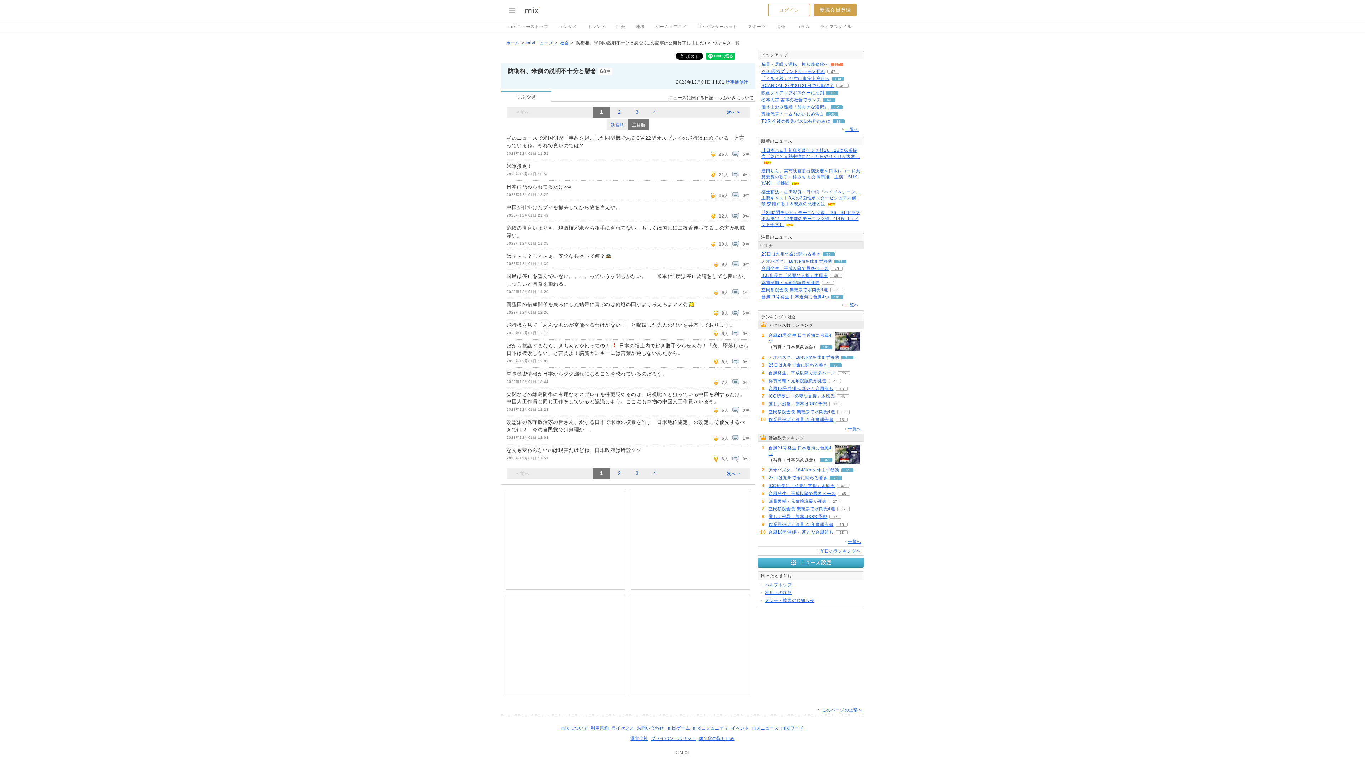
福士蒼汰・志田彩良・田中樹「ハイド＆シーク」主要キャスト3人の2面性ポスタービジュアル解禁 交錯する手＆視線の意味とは (810, 198)
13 (842, 389)
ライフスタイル (835, 26)
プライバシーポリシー (673, 738)
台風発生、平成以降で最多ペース (795, 268)
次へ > (733, 112)
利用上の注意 (778, 592)
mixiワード (792, 728)
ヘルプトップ (778, 584)
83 (838, 121)
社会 (620, 26)
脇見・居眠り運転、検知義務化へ (795, 64)
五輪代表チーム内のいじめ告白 (792, 114)
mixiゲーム (679, 728)
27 (828, 283)
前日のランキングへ (840, 551)
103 (832, 93)
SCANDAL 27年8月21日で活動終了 (797, 85)
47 (833, 72)
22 (836, 290)
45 (837, 269)
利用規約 (600, 728)
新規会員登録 (835, 10)
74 (840, 261)
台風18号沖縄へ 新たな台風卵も (801, 388)
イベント (740, 728)
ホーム (513, 43)
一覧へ (852, 129)
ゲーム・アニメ (671, 26)
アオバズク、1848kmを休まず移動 (796, 261)
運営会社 (639, 738)
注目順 (639, 124)
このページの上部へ (842, 710)
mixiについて (574, 728)
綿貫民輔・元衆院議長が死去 (790, 282)
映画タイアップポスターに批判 (792, 92)
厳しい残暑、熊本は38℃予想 (798, 403)
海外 (780, 26)
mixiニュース (539, 43)
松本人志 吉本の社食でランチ (791, 99)
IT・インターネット (717, 26)
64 (829, 100)
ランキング (772, 316)
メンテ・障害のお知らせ (789, 600)
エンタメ (568, 26)
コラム (803, 26)
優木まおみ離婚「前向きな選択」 (795, 107)
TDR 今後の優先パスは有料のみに (795, 121)
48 (836, 276)
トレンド (596, 26)
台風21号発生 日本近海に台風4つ (795, 296)
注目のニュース (776, 237)
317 (837, 64)
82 (837, 107)
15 (842, 420)
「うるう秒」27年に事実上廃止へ (795, 78)
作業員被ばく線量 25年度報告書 (801, 419)
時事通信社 (737, 82)
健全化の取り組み (717, 738)
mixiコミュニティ (710, 728)
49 (842, 86)
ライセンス (623, 728)
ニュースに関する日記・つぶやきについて (711, 97)
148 (832, 114)
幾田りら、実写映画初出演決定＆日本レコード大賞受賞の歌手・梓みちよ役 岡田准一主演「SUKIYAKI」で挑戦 (810, 177)
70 (828, 254)
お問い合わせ (650, 728)
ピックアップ (774, 55)
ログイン (789, 10)
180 (838, 79)
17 (835, 404)
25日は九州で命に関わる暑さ (790, 254)
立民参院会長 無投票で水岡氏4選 (794, 289)
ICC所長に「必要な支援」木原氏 (794, 275)
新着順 (617, 124)
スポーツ (757, 26)
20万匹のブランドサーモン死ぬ (793, 71)
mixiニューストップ (528, 26)
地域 (640, 26)
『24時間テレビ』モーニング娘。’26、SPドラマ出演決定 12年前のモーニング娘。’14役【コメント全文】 (810, 218)
